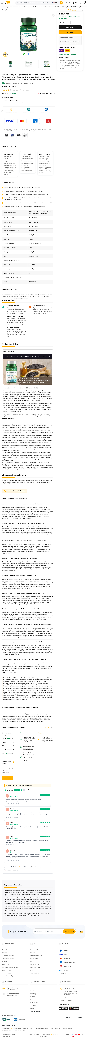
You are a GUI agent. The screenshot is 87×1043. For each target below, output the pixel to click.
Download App (35, 950)
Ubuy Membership (7, 976)
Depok (32, 1008)
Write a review (7, 778)
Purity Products (7, 10)
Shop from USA (6, 1028)
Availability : (6, 93)
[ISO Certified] (19, 1020)
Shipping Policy (6, 970)
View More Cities (35, 1011)
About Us (5, 950)
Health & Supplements (28, 7)
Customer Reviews (36, 956)
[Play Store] (74, 1009)
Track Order (6, 964)
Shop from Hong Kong (42, 1028)
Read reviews (46, 790)
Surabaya (33, 991)
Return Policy (34, 958)
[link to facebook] (28, 54)
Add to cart (70, 27)
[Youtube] (79, 1035)
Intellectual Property (8, 958)
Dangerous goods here (21, 298)
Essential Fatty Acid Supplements (44, 7)
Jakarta (32, 988)
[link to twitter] (33, 54)
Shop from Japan (28, 1028)
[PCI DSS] (6, 1019)
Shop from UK (17, 1028)
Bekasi (32, 999)
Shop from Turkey (7, 1030)
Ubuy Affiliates (34, 973)
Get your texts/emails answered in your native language (71, 993)
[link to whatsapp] (24, 54)
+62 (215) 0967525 (66, 1000)
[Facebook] (73, 1035)
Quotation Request (8, 956)
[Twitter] (82, 1035)
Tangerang (33, 1005)
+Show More (62, 973)
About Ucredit (34, 964)
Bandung (33, 994)
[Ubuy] (7, 2)
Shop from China (67, 1028)
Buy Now (34, 131)
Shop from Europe (20, 1030)
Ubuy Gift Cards (35, 967)
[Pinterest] (73, 1037)
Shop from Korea (55, 1028)
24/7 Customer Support (71, 989)
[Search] (61, 2)
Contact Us (5, 953)
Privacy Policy (46, 1035)
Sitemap (4, 961)
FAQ (31, 961)
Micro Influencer (7, 973)
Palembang (34, 1002)
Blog (31, 970)
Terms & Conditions (34, 1035)
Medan (32, 997)
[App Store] (64, 1009)
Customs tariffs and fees (10, 967)
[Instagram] (75, 1035)
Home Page (5, 7)
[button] (68, 3)
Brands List (33, 953)
